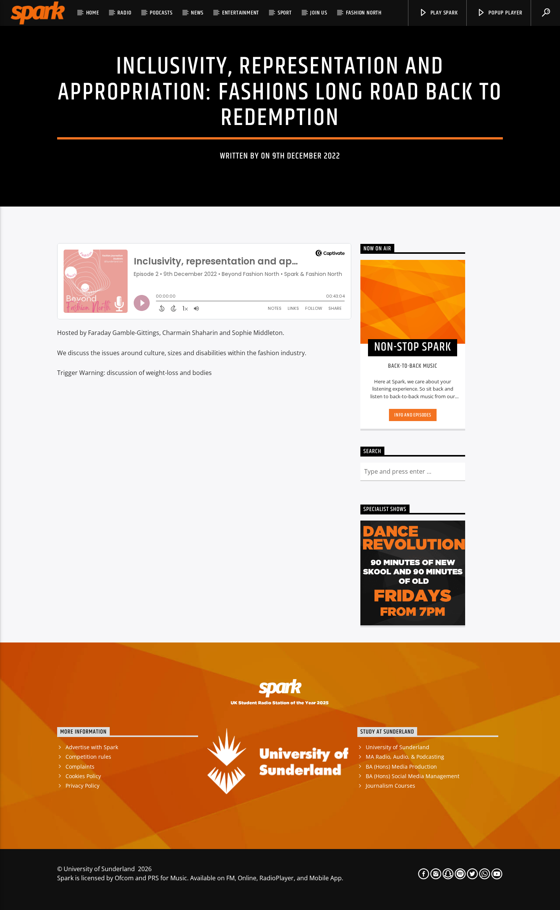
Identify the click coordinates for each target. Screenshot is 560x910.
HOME (92, 13)
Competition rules (88, 756)
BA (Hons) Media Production (401, 766)
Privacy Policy (82, 785)
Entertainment (240, 13)
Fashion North (364, 13)
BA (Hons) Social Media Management (412, 776)
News (197, 13)
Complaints (80, 766)
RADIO (124, 13)
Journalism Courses (390, 785)
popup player (504, 13)
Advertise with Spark (92, 747)
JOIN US (318, 13)
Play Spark (443, 13)
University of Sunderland (397, 747)
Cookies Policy (83, 776)
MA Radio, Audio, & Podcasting (405, 756)
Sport (285, 13)
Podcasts (161, 13)
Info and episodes (412, 415)
